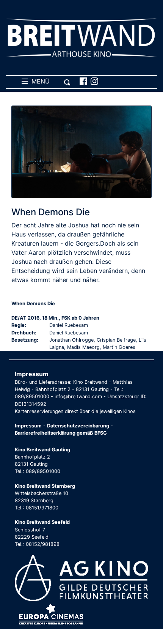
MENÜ (39, 81)
